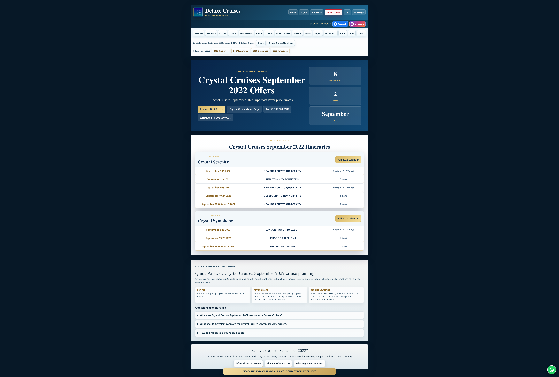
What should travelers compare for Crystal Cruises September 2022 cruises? (243, 324)
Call (347, 12)
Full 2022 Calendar (348, 159)
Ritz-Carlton (330, 33)
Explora (269, 33)
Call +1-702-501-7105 (277, 109)
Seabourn (211, 33)
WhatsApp (359, 12)
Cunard (233, 33)
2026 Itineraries (221, 51)
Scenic (343, 33)
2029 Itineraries (280, 51)
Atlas (352, 33)
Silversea (199, 33)
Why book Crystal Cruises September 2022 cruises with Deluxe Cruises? (241, 315)
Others (361, 33)
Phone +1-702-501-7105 (278, 363)
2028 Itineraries (260, 51)
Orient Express (283, 33)
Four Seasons (246, 33)
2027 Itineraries (240, 51)
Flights (304, 12)
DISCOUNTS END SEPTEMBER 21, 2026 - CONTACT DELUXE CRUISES (279, 371)
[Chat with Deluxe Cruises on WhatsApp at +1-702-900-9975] (551, 369)
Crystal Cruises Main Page (281, 43)
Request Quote (333, 12)
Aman (259, 33)
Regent (318, 33)
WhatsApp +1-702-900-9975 (215, 117)
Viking (308, 33)
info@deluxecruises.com (248, 363)
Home (293, 12)
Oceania (297, 33)
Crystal (222, 33)
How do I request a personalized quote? (222, 332)
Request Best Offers (211, 109)
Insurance (317, 12)
